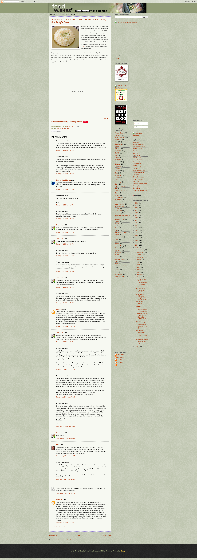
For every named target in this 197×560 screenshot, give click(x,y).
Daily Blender (137, 155)
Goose (117, 193)
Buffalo (117, 153)
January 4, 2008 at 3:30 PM (65, 244)
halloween (118, 199)
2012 (137, 237)
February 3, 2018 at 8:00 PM (65, 493)
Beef (116, 142)
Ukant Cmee (121, 360)
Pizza (116, 228)
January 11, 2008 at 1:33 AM (65, 369)
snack (117, 254)
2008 (137, 247)
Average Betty (137, 148)
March (139, 272)
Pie (116, 226)
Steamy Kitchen (138, 186)
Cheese (117, 162)
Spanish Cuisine (120, 259)
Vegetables (65, 128)
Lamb (117, 208)
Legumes (118, 213)
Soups (117, 257)
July (138, 262)
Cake (116, 155)
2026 (137, 203)
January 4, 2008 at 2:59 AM (65, 150)
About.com (83, 46)
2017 (137, 225)
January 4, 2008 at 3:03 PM (65, 219)
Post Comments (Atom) (65, 540)
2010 (137, 242)
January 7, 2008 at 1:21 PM (65, 342)
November (140, 252)
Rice (116, 241)
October (140, 254)
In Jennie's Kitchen (139, 170)
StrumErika (136, 188)
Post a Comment (59, 527)
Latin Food (118, 211)
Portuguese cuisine (121, 232)
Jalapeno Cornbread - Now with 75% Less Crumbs (141, 308)
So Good (136, 181)
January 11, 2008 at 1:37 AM (65, 397)
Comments (139, 127)
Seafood (117, 250)
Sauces (117, 248)
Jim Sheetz (120, 357)
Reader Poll (119, 237)
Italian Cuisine (119, 206)
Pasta (117, 221)
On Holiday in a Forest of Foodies (141, 290)
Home (80, 535)
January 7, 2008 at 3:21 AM (65, 303)
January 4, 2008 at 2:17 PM (65, 189)
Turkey (117, 269)
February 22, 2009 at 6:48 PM (66, 438)
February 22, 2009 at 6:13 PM (66, 426)
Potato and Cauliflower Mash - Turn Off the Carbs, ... (141, 334)
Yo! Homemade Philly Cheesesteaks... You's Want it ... (142, 282)
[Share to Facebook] (58, 131)
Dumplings (118, 182)
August (139, 259)
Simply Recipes (138, 179)
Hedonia (135, 168)
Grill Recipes (119, 197)
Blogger (123, 551)
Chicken (117, 164)
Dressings (118, 175)
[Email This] (52, 131)
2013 (137, 235)
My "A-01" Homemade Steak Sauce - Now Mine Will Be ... (141, 324)
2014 (137, 232)
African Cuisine (120, 133)
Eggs (116, 184)
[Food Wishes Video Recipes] (140, 135)
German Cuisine (120, 191)
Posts (137, 123)
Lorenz (58, 486)
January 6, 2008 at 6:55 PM (65, 256)
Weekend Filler (120, 276)
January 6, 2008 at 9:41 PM (65, 271)
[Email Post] (77, 126)
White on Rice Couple (140, 190)
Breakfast (118, 151)
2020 (137, 218)
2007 (137, 346)
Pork (116, 230)
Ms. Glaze (136, 175)
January (140, 277)
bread (117, 146)
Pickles (117, 223)
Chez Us (135, 153)
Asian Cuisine (119, 137)
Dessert (117, 171)
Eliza (57, 444)
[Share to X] (56, 131)
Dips (116, 173)
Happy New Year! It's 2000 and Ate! (142, 341)
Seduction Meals (138, 177)
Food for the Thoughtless (137, 162)
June (138, 264)
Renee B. (59, 499)
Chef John (59, 225)
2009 (137, 245)
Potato (59, 128)
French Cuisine (120, 186)
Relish (117, 239)
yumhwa (59, 309)
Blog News (118, 144)
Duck (116, 179)
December (140, 250)
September (140, 257)
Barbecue (118, 139)
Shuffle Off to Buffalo (140, 302)
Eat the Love (137, 157)
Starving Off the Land (140, 183)
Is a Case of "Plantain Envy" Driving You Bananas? (141, 297)
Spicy (116, 261)
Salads (117, 243)
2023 (137, 210)
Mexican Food (119, 219)
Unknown (120, 362)
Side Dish (118, 252)
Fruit (116, 188)
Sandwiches (119, 246)
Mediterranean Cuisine (122, 215)
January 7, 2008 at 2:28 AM (65, 287)
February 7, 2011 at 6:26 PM (65, 479)
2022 (137, 213)
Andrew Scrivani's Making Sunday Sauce (140, 145)
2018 (137, 223)
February (140, 274)
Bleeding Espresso (139, 151)
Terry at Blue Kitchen (63, 180)
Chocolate (118, 166)
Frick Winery (137, 166)
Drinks (117, 177)
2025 (137, 205)
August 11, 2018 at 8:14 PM (65, 523)
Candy (117, 157)
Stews (117, 263)
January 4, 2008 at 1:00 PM (65, 174)
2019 (137, 220)
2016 (137, 228)
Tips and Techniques (121, 266)
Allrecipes (136, 142)
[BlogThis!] (54, 131)
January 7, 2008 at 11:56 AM (65, 326)
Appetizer (118, 135)
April (138, 269)
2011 (137, 240)
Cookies (117, 168)
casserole (118, 159)
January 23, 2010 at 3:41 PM (65, 456)
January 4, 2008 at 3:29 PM (65, 232)
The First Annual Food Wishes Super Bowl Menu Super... (141, 316)
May (138, 267)
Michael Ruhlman (138, 172)
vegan (117, 272)
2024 (137, 208)
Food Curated (137, 160)
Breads (117, 148)
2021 (137, 215)
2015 (137, 230)
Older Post (106, 535)
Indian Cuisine (119, 204)
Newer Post (54, 535)
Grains (117, 195)
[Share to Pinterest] (60, 131)
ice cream (118, 202)
